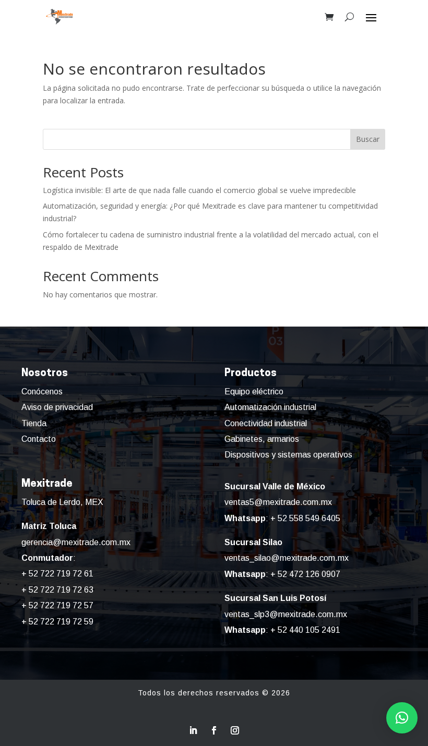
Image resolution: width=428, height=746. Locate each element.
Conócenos (42, 391)
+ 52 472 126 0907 (305, 574)
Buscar (367, 139)
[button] (402, 717)
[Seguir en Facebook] (214, 730)
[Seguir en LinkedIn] (193, 730)
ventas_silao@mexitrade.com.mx (286, 558)
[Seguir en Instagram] (235, 730)
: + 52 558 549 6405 (282, 518)
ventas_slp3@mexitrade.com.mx (285, 614)
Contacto (38, 439)
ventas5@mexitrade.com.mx (278, 502)
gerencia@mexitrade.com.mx (75, 542)
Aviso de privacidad (57, 407)
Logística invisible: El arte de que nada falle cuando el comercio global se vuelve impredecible (199, 190)
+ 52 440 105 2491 (305, 629)
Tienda (33, 423)
